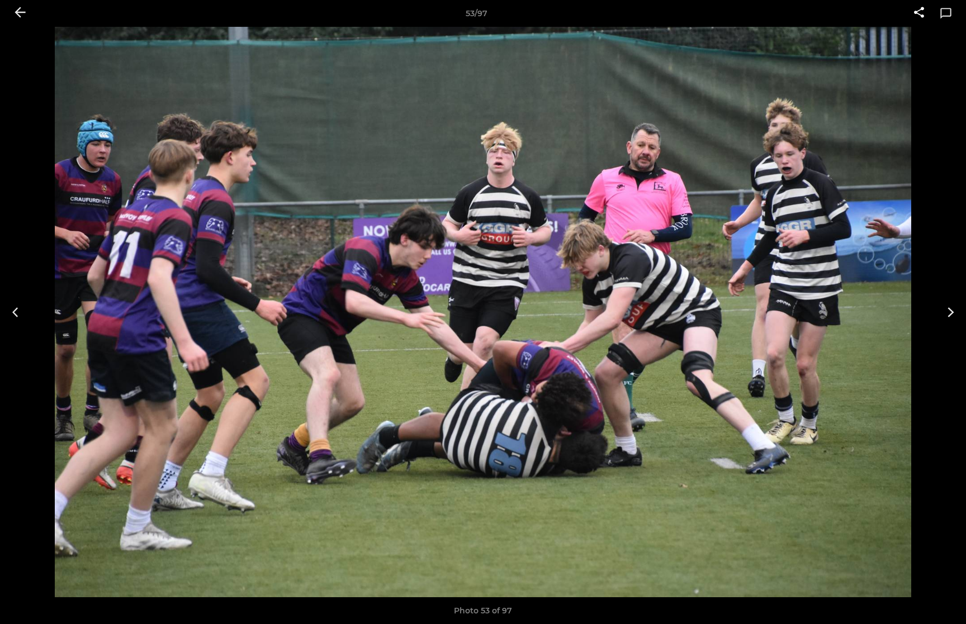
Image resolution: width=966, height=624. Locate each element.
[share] (919, 13)
